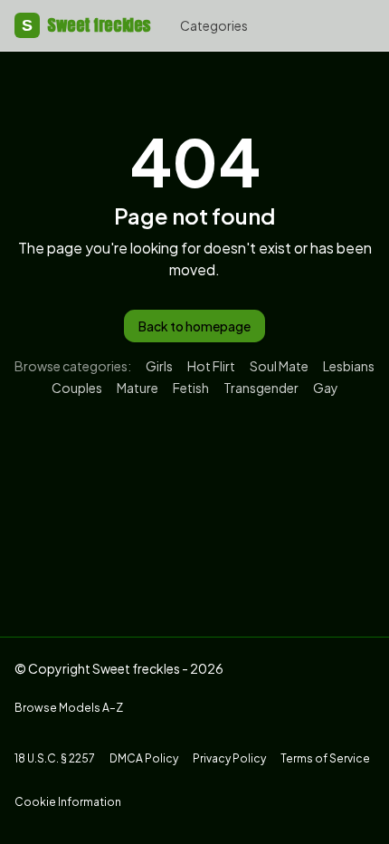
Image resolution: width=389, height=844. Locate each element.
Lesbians (349, 366)
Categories (214, 25)
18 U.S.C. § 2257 (54, 758)
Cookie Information (67, 802)
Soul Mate (279, 366)
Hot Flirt (211, 366)
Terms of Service (325, 758)
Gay (325, 387)
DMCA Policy (143, 758)
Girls (159, 366)
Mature (137, 387)
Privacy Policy (229, 758)
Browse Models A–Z (68, 708)
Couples (77, 387)
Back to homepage (194, 326)
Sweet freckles (86, 25)
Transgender (261, 387)
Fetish (191, 387)
